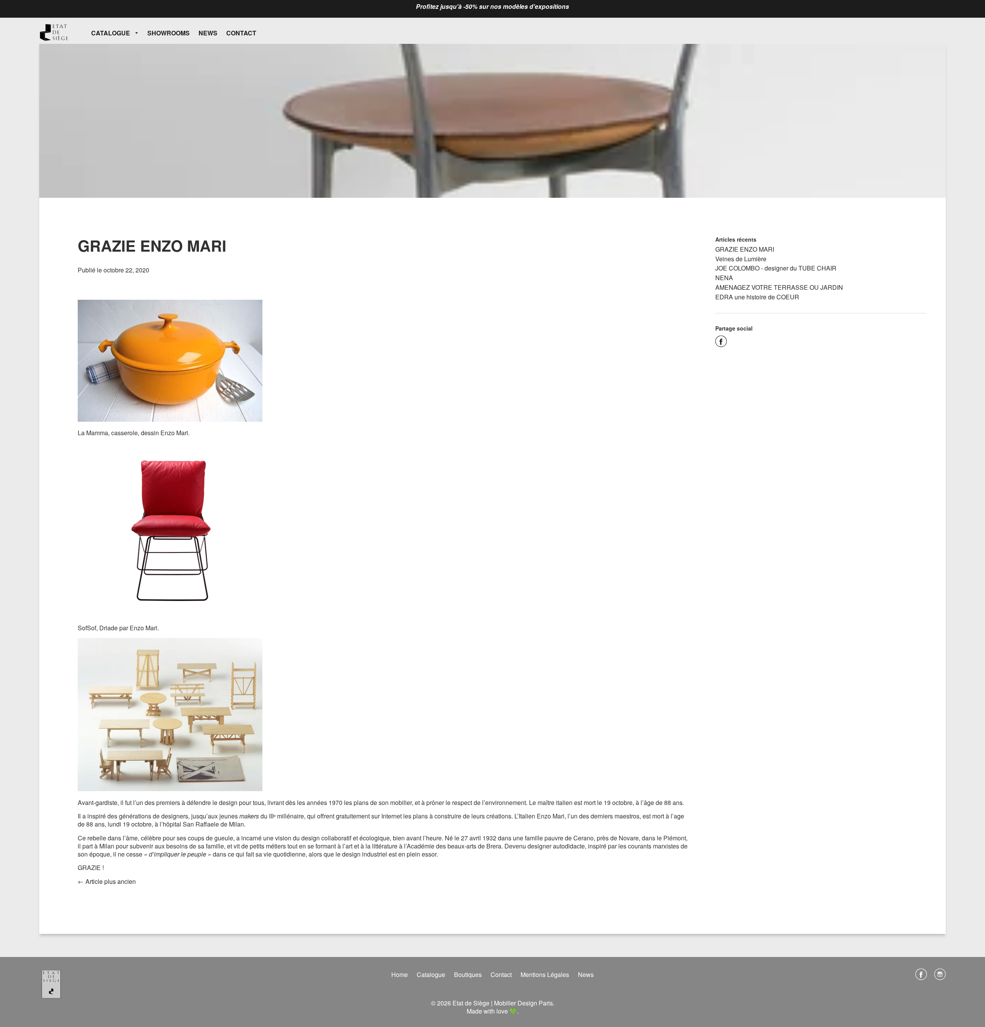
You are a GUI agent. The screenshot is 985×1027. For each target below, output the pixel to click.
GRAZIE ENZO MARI (744, 249)
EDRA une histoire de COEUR (757, 296)
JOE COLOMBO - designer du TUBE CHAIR (775, 268)
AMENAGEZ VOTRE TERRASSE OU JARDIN (779, 287)
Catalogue (111, 32)
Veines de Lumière (740, 258)
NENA (724, 277)
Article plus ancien (110, 881)
